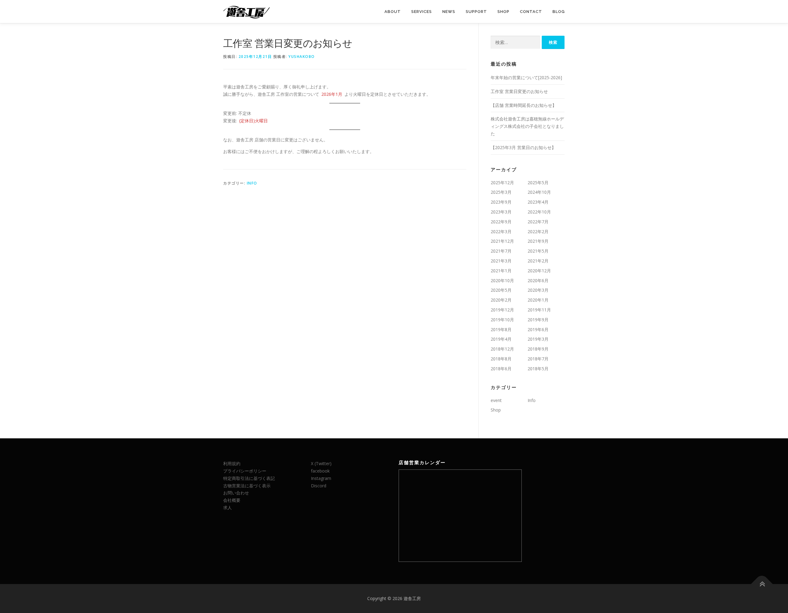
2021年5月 (538, 251)
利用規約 (231, 463)
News (448, 11)
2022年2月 (538, 231)
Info (252, 183)
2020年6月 (538, 280)
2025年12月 (502, 182)
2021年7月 (501, 251)
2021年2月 (538, 261)
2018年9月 (538, 349)
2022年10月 (539, 212)
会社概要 (231, 500)
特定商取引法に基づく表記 (249, 478)
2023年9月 (501, 202)
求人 (227, 507)
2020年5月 (501, 290)
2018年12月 (502, 349)
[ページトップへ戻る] (762, 584)
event (496, 400)
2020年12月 (539, 271)
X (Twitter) (321, 463)
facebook (320, 471)
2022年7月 (538, 222)
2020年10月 (502, 280)
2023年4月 (538, 202)
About (392, 11)
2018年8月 (501, 359)
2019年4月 (501, 339)
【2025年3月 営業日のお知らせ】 (523, 147)
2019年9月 (538, 320)
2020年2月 (501, 300)
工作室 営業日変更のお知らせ (519, 91)
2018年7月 (538, 359)
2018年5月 (538, 368)
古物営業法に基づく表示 (247, 486)
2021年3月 (501, 261)
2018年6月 (501, 368)
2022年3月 (501, 231)
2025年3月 (501, 192)
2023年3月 (501, 212)
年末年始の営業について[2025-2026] (526, 77)
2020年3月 (538, 290)
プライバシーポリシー (244, 471)
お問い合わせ (236, 493)
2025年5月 (538, 182)
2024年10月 (539, 192)
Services (421, 11)
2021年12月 (502, 241)
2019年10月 (502, 320)
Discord (318, 486)
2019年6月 (538, 329)
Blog (559, 11)
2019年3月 (538, 339)
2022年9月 (501, 222)
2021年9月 (538, 241)
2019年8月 (501, 329)
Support (476, 11)
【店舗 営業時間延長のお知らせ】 (524, 105)
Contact (531, 11)
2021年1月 (501, 271)
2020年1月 (538, 300)
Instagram (321, 478)
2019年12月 (502, 310)
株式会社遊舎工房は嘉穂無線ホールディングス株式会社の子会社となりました (527, 126)
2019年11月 (539, 310)
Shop (503, 11)
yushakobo (301, 56)
